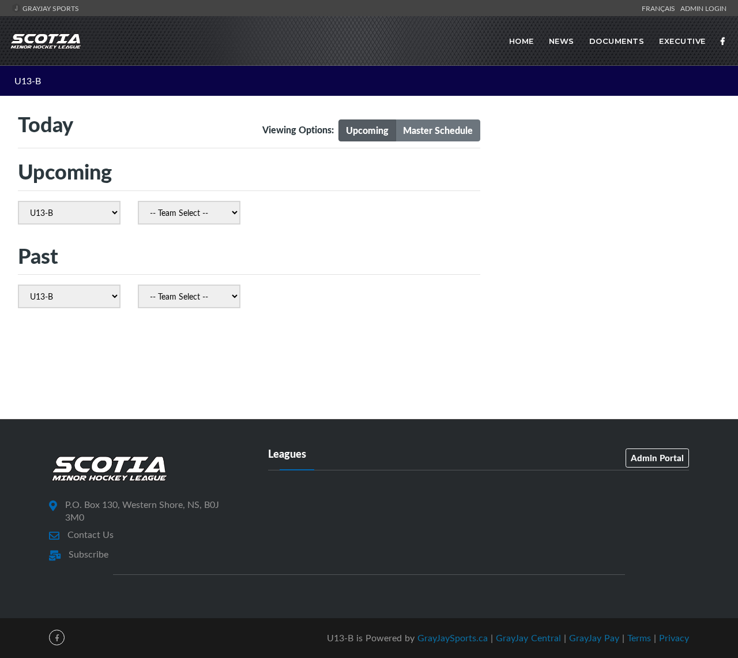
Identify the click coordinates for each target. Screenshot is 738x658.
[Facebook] (723, 41)
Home (521, 41)
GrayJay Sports (50, 8)
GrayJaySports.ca (452, 637)
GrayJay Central (528, 637)
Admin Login (703, 8)
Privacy (674, 637)
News (561, 41)
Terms (639, 637)
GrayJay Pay (594, 637)
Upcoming (367, 130)
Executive (682, 41)
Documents (617, 41)
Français (660, 8)
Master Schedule (438, 130)
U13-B (27, 80)
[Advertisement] (609, 209)
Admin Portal (657, 457)
